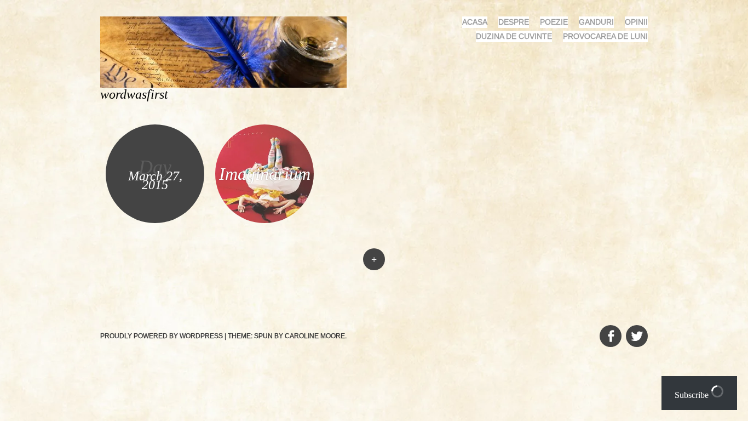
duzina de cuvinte (514, 36)
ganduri (596, 22)
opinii (636, 22)
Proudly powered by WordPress (161, 336)
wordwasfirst (134, 94)
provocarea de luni (605, 36)
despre (513, 22)
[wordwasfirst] (227, 51)
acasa (474, 22)
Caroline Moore (315, 336)
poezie (554, 22)
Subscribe (693, 395)
